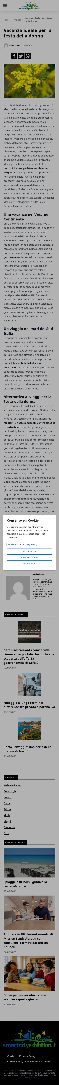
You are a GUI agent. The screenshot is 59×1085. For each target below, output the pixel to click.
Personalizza (29, 551)
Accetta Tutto (29, 563)
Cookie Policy (14, 544)
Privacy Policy (30, 544)
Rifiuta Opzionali (29, 557)
